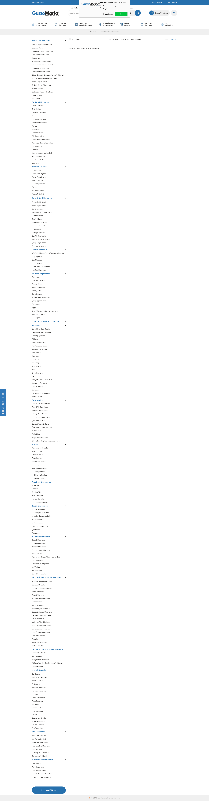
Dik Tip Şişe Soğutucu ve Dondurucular (46, 441)
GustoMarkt (73, 8)
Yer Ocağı (35, 363)
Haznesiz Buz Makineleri (41, 746)
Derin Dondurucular (39, 574)
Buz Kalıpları (36, 277)
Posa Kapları (36, 170)
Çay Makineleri (37, 219)
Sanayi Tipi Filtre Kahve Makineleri (44, 78)
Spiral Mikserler (38, 591)
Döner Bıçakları (37, 708)
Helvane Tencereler (39, 691)
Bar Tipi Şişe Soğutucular (41, 417)
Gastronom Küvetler (39, 718)
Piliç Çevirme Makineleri (41, 393)
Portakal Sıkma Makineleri (41, 226)
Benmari (35, 489)
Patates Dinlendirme (39, 346)
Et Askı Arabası (37, 523)
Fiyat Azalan (136, 39)
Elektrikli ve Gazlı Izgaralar (41, 332)
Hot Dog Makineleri (39, 270)
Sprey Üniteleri (37, 553)
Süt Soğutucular (38, 146)
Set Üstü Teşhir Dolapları (41, 424)
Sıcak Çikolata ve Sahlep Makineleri (45, 311)
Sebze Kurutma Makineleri (41, 615)
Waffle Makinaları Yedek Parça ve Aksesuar (48, 253)
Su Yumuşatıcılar (38, 560)
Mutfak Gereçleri (127, 24)
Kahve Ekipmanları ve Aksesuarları (42, 24)
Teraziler (35, 639)
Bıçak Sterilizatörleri (39, 642)
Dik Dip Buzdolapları (39, 414)
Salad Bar (35, 485)
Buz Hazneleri (37, 749)
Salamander (36, 390)
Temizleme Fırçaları (39, 173)
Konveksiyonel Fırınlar (40, 448)
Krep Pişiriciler (37, 256)
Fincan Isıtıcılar (37, 133)
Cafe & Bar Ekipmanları (63, 24)
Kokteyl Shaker (37, 284)
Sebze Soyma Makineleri (41, 608)
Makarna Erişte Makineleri (41, 622)
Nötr (33, 369)
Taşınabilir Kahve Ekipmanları (42, 51)
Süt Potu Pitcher (38, 190)
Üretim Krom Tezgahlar (40, 564)
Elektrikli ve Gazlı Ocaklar (41, 329)
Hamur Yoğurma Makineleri (42, 588)
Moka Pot (35, 163)
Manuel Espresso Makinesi (42, 44)
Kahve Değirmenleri (39, 82)
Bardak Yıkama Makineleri (41, 550)
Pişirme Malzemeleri (39, 677)
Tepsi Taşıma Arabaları (40, 513)
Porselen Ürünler (38, 767)
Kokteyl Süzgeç (37, 290)
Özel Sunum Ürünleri (39, 770)
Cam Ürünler (36, 763)
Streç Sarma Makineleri (40, 659)
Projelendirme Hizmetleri (42, 777)
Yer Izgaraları (37, 570)
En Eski (115, 39)
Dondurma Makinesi (39, 756)
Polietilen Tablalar (38, 721)
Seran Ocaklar (37, 376)
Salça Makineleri (38, 619)
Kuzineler (35, 356)
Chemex (35, 150)
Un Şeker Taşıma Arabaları (42, 516)
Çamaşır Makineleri (39, 543)
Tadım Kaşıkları (37, 106)
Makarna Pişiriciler (39, 342)
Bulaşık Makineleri (38, 540)
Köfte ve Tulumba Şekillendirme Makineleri (47, 663)
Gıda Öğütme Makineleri (41, 632)
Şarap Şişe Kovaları (39, 301)
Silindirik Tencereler (39, 687)
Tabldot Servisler (38, 499)
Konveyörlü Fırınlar (39, 461)
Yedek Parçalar (37, 646)
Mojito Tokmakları (38, 287)
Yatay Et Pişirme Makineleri (42, 380)
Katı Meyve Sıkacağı (39, 222)
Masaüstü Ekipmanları (149, 24)
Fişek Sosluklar (37, 701)
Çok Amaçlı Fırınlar (39, 478)
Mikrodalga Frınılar (39, 465)
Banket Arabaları (38, 509)
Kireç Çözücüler (37, 180)
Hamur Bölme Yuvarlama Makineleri (48, 649)
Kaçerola (35, 704)
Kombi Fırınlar (37, 451)
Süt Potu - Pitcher (38, 160)
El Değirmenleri (37, 88)
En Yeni (108, 39)
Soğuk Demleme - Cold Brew (42, 92)
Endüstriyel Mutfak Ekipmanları (86, 24)
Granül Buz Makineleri (40, 742)
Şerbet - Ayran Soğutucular (42, 212)
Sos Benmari (36, 352)
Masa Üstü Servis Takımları (42, 774)
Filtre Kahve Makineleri (40, 54)
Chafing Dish (36, 492)
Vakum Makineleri (38, 635)
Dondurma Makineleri (40, 502)
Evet (121, 14)
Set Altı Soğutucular (39, 236)
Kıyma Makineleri (38, 605)
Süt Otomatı (36, 98)
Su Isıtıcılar (36, 129)
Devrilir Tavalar (37, 386)
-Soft (91, 798)
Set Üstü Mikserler (38, 585)
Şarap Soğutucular (39, 243)
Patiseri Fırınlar (37, 455)
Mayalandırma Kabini (40, 468)
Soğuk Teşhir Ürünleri (40, 202)
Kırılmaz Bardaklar (38, 314)
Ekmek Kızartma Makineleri (42, 581)
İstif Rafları (36, 567)
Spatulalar (36, 694)
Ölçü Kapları (36, 109)
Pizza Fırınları (37, 458)
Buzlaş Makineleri (38, 232)
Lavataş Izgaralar (38, 336)
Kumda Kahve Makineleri (41, 71)
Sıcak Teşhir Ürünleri (39, 205)
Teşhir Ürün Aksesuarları (41, 267)
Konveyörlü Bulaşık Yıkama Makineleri (46, 557)
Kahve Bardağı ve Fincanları (42, 143)
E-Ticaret (97, 798)
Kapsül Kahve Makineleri (41, 139)
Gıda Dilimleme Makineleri (41, 625)
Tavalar (34, 714)
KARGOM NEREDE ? (38, 2)
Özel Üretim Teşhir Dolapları (42, 427)
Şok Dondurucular (38, 420)
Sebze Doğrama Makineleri (42, 612)
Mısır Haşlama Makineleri (41, 239)
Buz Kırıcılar (36, 304)
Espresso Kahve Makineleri (42, 61)
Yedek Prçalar (37, 396)
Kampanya (36, 58)
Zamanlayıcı (36, 116)
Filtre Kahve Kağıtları (39, 156)
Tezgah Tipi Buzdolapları (41, 403)
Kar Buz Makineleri (39, 739)
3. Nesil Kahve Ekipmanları (41, 85)
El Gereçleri (36, 684)
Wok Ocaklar (36, 366)
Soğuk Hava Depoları (40, 437)
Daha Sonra (108, 14)
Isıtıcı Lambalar (37, 495)
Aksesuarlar (36, 431)
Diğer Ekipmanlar (38, 184)
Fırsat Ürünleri (38, 194)
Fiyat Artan (125, 39)
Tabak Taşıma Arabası (40, 526)
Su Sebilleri (36, 434)
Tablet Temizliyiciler (39, 177)
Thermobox (36, 533)
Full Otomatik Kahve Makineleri (43, 65)
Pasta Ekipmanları (38, 697)
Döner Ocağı (36, 359)
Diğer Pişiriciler (37, 373)
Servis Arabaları (38, 519)
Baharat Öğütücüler (39, 653)
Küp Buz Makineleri (39, 736)
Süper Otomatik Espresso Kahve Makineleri (48, 75)
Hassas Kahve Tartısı (39, 119)
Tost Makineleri (37, 216)
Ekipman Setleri (37, 48)
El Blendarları (37, 602)
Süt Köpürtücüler (38, 136)
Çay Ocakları (36, 229)
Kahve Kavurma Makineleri (42, 153)
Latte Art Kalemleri (39, 112)
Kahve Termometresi (39, 122)
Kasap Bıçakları (37, 681)
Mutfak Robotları (38, 656)
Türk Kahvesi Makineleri (40, 68)
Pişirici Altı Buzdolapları (40, 407)
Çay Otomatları (37, 260)
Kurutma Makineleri (39, 547)
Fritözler (35, 339)
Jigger (34, 307)
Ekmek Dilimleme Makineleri (42, 629)
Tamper (34, 126)
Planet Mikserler (38, 595)
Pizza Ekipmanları (38, 711)
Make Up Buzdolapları (40, 410)
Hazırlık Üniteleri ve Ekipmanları (108, 24)
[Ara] (138, 13)
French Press (37, 95)
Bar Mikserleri (37, 294)
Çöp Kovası (36, 529)
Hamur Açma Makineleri (41, 598)
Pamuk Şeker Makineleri (41, 297)
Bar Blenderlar (37, 209)
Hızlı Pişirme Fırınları (39, 475)
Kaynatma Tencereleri (40, 383)
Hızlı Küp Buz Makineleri (40, 752)
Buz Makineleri (168, 24)
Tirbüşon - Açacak (38, 280)
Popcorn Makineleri (39, 246)
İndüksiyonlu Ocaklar (39, 349)
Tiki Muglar (36, 318)
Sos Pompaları (37, 728)
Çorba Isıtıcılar (37, 263)
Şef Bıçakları (36, 674)
